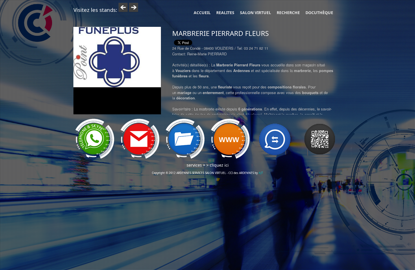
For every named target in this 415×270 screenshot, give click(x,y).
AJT (261, 173)
